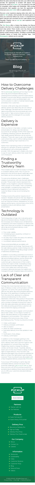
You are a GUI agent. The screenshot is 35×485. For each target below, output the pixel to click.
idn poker (15, 4)
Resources (14, 454)
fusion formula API (16, 417)
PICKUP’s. (29, 359)
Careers (13, 446)
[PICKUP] (17, 48)
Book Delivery (17, 398)
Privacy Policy (8, 480)
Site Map (16, 480)
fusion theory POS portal (18, 419)
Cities (28, 54)
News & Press (15, 468)
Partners (17, 405)
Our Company (17, 439)
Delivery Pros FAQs (16, 432)
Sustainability (15, 456)
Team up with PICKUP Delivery (16, 59)
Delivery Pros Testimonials (18, 434)
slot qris (19, 20)
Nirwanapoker (4, 36)
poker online (12, 10)
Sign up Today (14, 429)
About (13, 442)
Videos (13, 470)
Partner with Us (16, 407)
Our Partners (15, 409)
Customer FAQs (16, 463)
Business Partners (19, 54)
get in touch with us (21, 365)
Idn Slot (5, 15)
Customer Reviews (17, 461)
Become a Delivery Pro (17, 427)
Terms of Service (26, 480)
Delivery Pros (17, 56)
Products (8, 54)
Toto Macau (6, 25)
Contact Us (14, 444)
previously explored (12, 92)
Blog (12, 466)
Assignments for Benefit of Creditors (17, 53)
